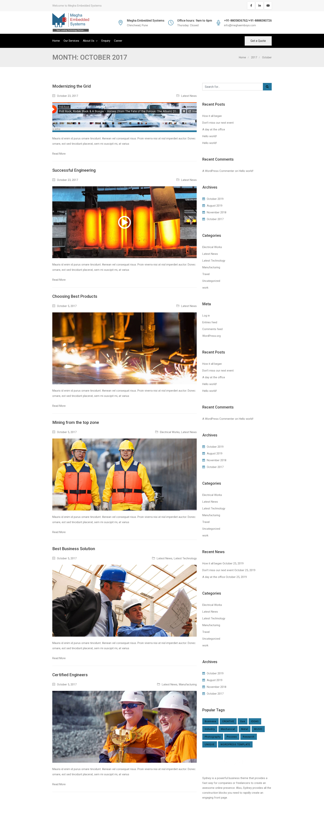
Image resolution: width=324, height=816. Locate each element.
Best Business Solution (73, 548)
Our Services (71, 40)
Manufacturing (188, 684)
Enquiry (105, 40)
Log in (206, 315)
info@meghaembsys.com (240, 25)
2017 (254, 57)
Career (118, 40)
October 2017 (215, 219)
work (205, 287)
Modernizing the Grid (71, 86)
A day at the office (213, 129)
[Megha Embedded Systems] (70, 22)
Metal (244, 729)
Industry (210, 729)
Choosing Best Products (74, 296)
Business (210, 721)
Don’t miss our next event (218, 122)
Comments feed (212, 329)
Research (248, 736)
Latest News (189, 96)
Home (56, 40)
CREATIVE (228, 721)
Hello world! (209, 136)
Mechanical (228, 729)
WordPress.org (211, 336)
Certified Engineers (70, 674)
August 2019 (214, 205)
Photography (213, 736)
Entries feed (209, 322)
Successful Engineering (74, 170)
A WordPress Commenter (218, 171)
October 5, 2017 (66, 306)
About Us (88, 40)
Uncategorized (211, 281)
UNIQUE (209, 744)
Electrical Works (170, 432)
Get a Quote (258, 41)
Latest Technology (185, 558)
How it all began (212, 116)
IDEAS (255, 721)
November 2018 (216, 212)
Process (232, 736)
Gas (242, 721)
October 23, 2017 (67, 96)
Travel (206, 274)
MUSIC (258, 729)
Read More (59, 153)
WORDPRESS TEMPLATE (235, 744)
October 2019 (215, 199)
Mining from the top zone (75, 422)
